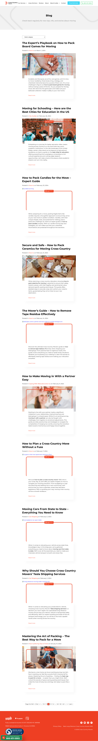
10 (43, 704)
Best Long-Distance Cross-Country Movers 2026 (78, 726)
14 (53, 704)
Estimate (73, 3)
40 (63, 704)
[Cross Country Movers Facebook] (81, 723)
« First (36, 704)
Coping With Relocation (37, 383)
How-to (31, 50)
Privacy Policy (57, 726)
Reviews (41, 3)
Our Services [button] (21, 3)
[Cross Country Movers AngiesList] (91, 723)
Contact (63, 3)
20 (58, 704)
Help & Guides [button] (54, 3)
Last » (71, 704)
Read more (31, 95)
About (47, 3)
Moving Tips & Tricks (41, 643)
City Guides (33, 116)
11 (46, 704)
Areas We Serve (32, 3)
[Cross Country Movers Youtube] (85, 723)
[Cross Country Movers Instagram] (88, 723)
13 (50, 704)
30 (60, 704)
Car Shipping (33, 516)
